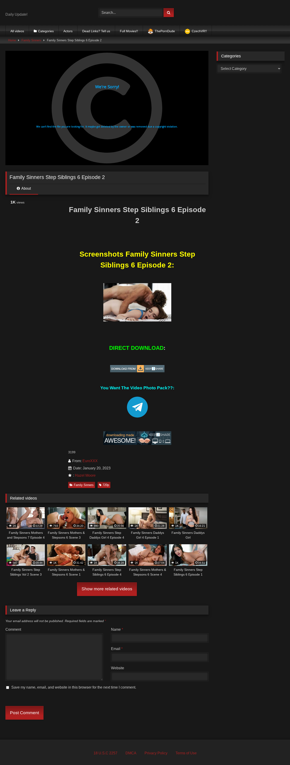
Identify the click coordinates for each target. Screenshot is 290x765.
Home (12, 40)
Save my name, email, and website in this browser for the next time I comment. (73, 687)
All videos (17, 31)
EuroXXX (90, 461)
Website (117, 668)
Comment (13, 629)
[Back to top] (276, 751)
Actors (67, 31)
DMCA (131, 753)
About (26, 188)
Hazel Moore (85, 475)
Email (117, 649)
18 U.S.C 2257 (105, 753)
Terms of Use (186, 753)
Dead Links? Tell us (96, 31)
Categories (46, 31)
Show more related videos (107, 588)
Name (117, 629)
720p (106, 485)
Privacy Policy (156, 753)
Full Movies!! (129, 31)
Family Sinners (31, 40)
